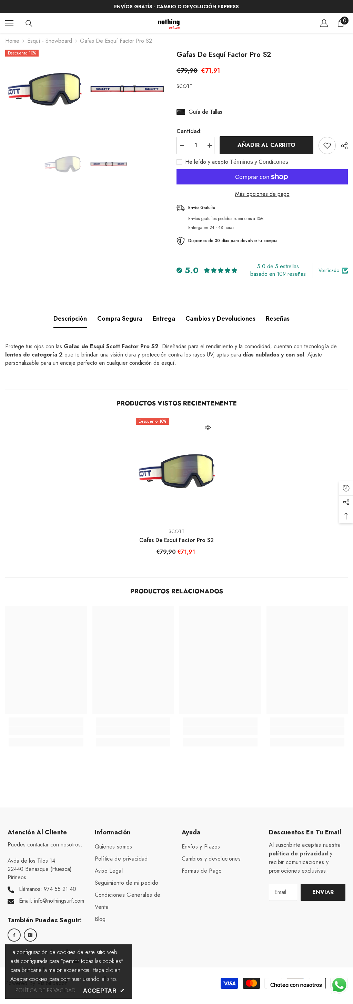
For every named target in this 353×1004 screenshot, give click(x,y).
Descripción (70, 318)
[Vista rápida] (208, 427)
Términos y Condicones (259, 162)
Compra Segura (119, 318)
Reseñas (278, 318)
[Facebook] (14, 935)
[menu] (9, 23)
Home (12, 41)
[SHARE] (342, 146)
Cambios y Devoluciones (220, 318)
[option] (63, 164)
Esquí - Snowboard (49, 41)
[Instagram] (30, 935)
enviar (323, 892)
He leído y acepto (206, 162)
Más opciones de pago (262, 194)
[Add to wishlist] (327, 145)
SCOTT (184, 86)
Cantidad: (189, 131)
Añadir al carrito (266, 145)
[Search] (29, 23)
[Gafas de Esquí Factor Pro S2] (177, 471)
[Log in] (324, 23)
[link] (46, 730)
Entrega (164, 318)
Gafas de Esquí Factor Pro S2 (176, 540)
